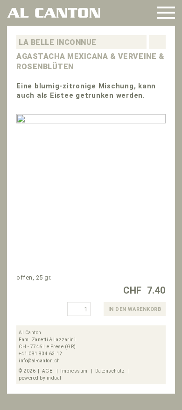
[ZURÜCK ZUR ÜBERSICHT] (156, 42)
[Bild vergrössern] (91, 189)
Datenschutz (110, 371)
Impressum (74, 371)
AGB (48, 371)
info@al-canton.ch (39, 360)
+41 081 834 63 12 (41, 353)
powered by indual (40, 378)
